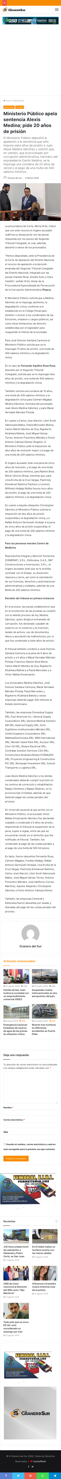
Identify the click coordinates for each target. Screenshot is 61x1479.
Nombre (8, 1107)
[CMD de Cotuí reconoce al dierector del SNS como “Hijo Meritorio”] (16, 1273)
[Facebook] (29, 1467)
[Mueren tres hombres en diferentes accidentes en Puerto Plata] (45, 1011)
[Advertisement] (30, 63)
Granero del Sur (15, 178)
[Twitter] (32, 1467)
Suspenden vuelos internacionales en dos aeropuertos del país (44, 993)
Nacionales (18, 100)
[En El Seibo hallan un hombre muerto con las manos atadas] (45, 1236)
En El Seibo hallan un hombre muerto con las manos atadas (43, 1249)
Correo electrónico (14, 1119)
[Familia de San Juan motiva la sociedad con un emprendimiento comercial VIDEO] (16, 976)
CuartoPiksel (39, 1461)
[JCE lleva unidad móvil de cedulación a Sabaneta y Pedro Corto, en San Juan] (16, 1236)
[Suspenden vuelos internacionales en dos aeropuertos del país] (45, 976)
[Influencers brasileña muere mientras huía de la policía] (45, 1273)
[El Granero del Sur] (13, 9)
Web (5, 1132)
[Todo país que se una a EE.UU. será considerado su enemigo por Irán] (16, 1311)
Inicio (8, 100)
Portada (19, 107)
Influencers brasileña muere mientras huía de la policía (44, 1286)
